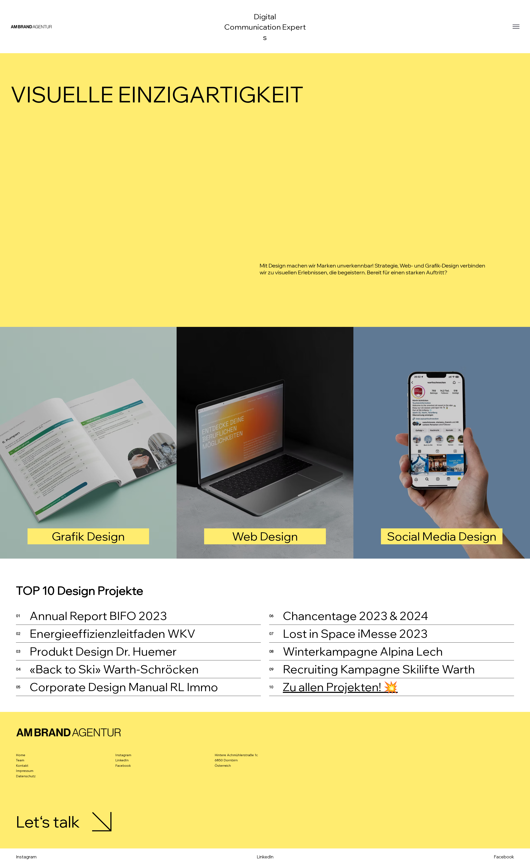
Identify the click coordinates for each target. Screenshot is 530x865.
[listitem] (88, 443)
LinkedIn (265, 856)
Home (20, 755)
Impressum (24, 771)
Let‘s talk (48, 821)
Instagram (26, 856)
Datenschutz (26, 776)
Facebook (504, 856)
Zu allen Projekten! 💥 (340, 687)
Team (20, 760)
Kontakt (22, 765)
